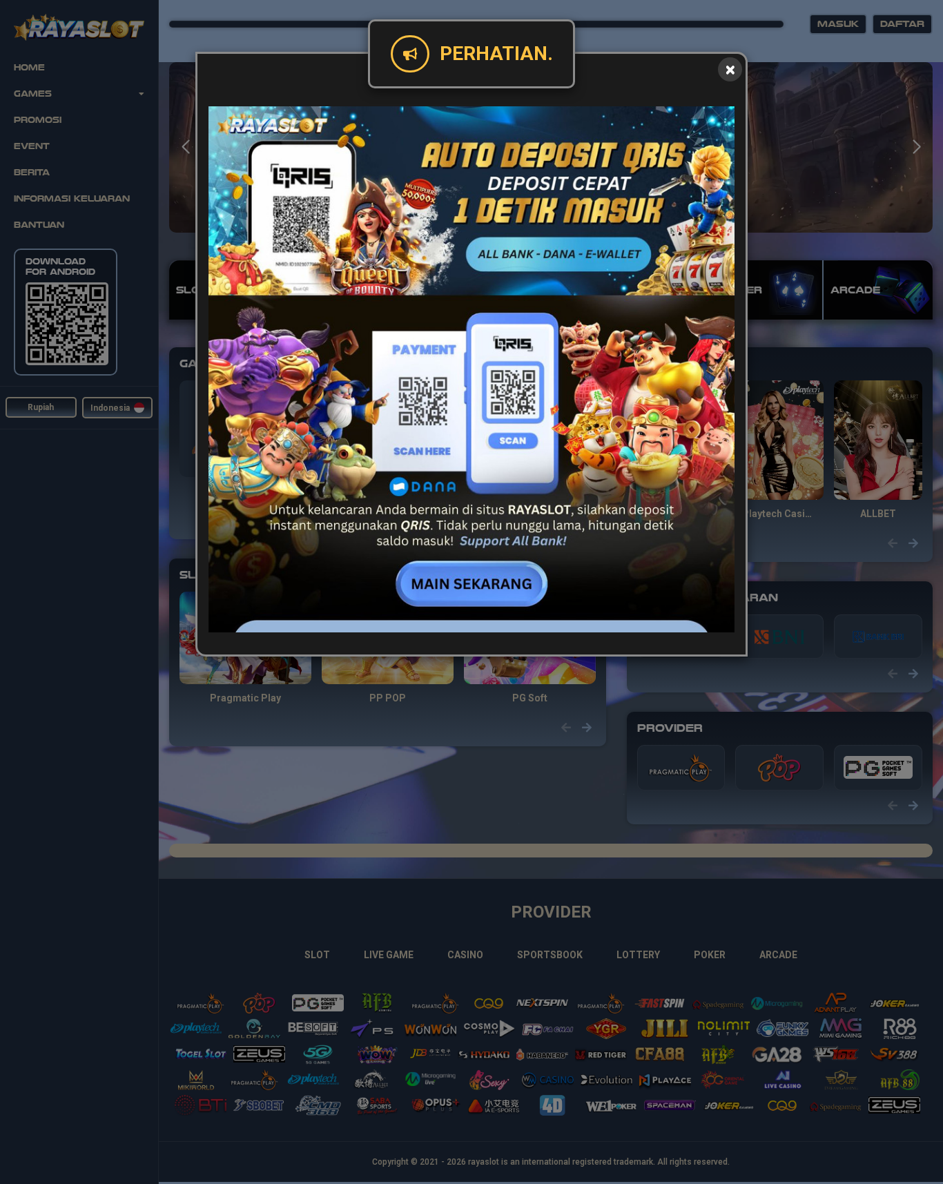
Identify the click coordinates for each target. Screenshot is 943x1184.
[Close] (730, 69)
